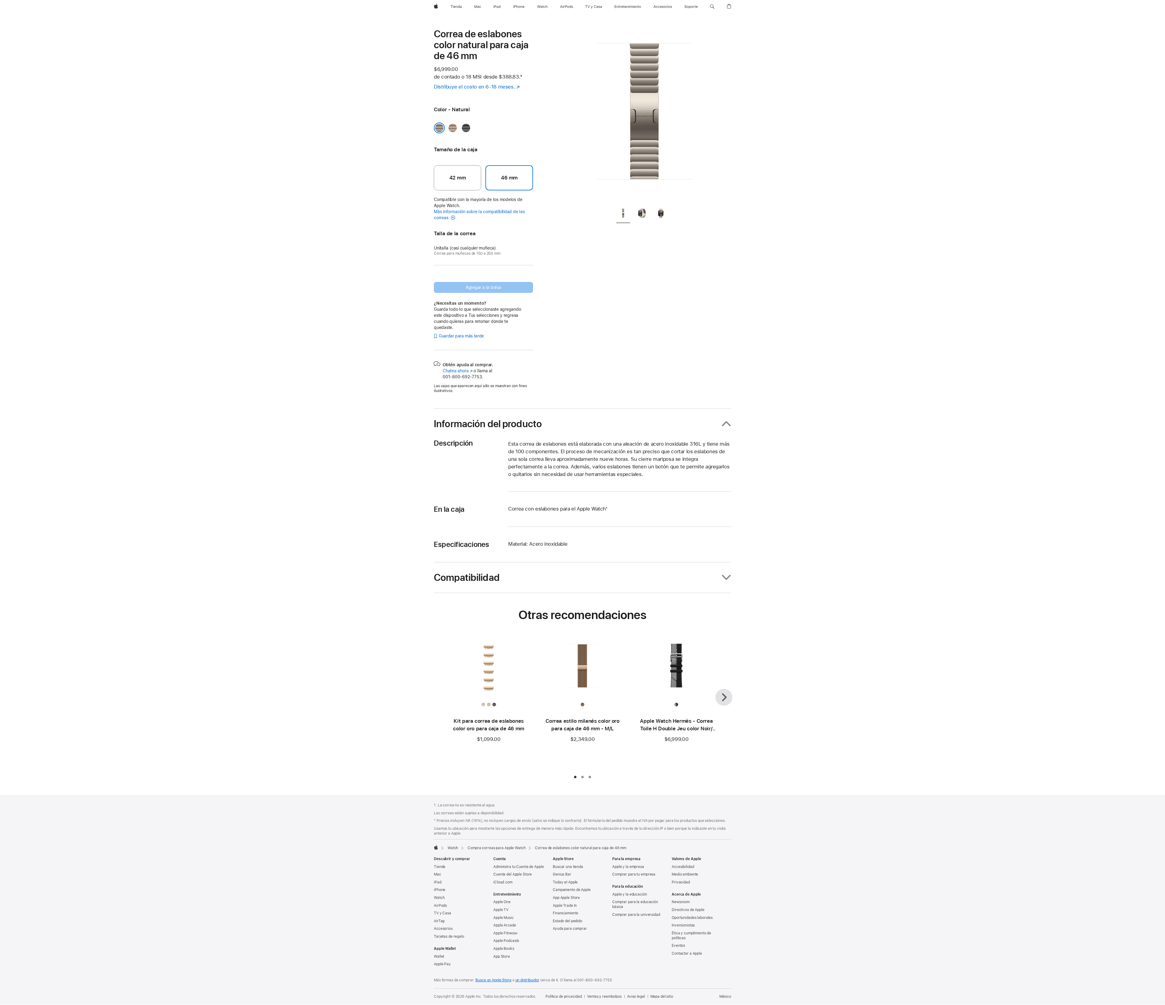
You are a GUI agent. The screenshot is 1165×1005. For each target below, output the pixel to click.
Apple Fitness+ (505, 933)
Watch (452, 848)
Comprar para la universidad (636, 915)
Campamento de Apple (572, 890)
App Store (501, 956)
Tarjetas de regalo (449, 936)
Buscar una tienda (568, 867)
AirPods (440, 905)
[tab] (623, 214)
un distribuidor (527, 980)
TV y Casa (442, 913)
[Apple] (436, 847)
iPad (437, 882)
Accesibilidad (683, 867)
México (725, 996)
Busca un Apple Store (493, 980)
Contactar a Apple (687, 953)
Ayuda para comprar (570, 928)
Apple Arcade (504, 925)
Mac (437, 874)
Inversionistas (683, 925)
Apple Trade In (565, 905)
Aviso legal (636, 996)
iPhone (439, 890)
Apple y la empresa (628, 867)
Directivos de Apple (688, 910)
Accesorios (443, 928)
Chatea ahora (457, 370)
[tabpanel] (644, 115)
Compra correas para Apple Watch (496, 848)
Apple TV (500, 910)
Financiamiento (565, 913)
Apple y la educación (629, 894)
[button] (712, 6)
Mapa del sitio (661, 996)
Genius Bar (562, 874)
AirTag (439, 921)
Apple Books (503, 948)
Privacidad (681, 882)
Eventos (678, 945)
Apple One (502, 902)
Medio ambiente (685, 874)
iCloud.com (502, 882)
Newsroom (681, 902)
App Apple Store (566, 898)
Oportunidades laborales (692, 918)
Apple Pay (442, 964)
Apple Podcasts (506, 941)
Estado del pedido (567, 921)
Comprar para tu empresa (633, 874)
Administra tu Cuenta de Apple (518, 867)
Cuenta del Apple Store (512, 874)
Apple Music (503, 918)
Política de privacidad (563, 996)
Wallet (439, 956)
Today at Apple (565, 882)
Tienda (439, 867)
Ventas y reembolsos (604, 996)
